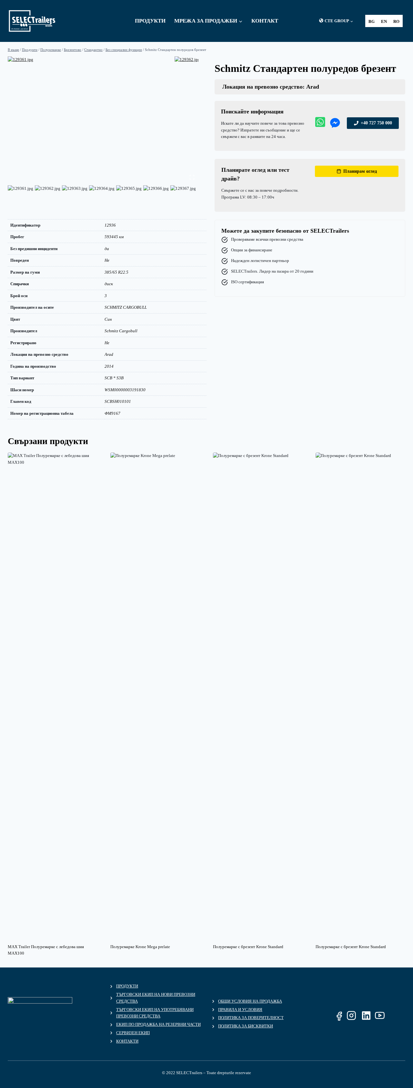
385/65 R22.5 (116, 272)
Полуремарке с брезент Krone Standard (248, 946)
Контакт (264, 21)
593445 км (114, 236)
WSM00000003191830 (125, 389)
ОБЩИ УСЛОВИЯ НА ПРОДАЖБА (250, 1001)
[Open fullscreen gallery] (192, 177)
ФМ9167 (112, 413)
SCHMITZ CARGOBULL (126, 307)
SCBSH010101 (118, 401)
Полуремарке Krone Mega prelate (140, 946)
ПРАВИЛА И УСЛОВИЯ (240, 1009)
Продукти (150, 21)
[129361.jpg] (91, 118)
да (107, 248)
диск (109, 283)
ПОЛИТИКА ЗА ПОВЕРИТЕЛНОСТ (251, 1017)
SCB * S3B (114, 377)
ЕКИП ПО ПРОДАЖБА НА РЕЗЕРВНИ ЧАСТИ (158, 1024)
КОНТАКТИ (127, 1041)
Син (108, 319)
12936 (110, 225)
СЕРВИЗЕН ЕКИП (133, 1032)
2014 (109, 366)
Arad (109, 354)
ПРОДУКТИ (127, 986)
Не (107, 260)
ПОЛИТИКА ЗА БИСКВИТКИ (245, 1026)
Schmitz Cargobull (121, 330)
